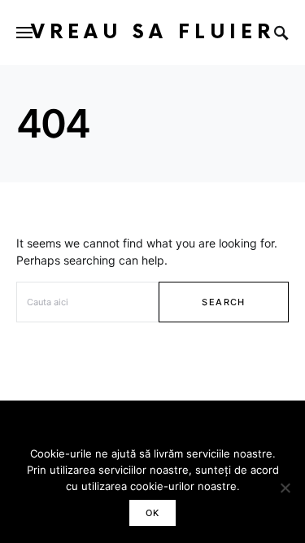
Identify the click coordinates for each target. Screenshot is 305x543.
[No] (285, 488)
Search (223, 302)
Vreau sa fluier (153, 32)
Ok (153, 513)
